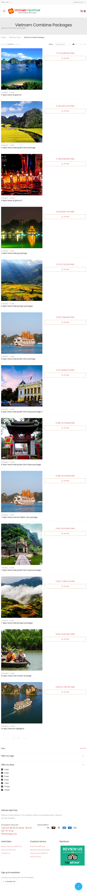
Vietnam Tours (15, 37)
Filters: (3, 748)
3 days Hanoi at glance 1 (11, 95)
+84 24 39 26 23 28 (11, 827)
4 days (6, 773)
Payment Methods (37, 846)
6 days (6, 780)
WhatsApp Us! (9, 833)
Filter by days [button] (7, 765)
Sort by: (51, 44)
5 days (6, 776)
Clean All (83, 748)
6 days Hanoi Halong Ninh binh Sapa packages (21, 464)
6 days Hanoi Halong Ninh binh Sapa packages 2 (22, 411)
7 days (6, 783)
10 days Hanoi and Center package (16, 675)
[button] (83, 11)
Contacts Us (78, 2)
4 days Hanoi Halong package (14, 253)
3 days (6, 769)
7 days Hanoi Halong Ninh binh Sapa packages (21, 570)
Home (3, 37)
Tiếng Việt (5, 2)
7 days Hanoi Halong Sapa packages (17, 623)
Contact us (5, 853)
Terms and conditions (39, 853)
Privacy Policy (35, 856)
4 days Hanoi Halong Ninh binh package (18, 147)
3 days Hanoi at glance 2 (11, 200)
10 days (7, 786)
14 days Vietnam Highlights (12, 728)
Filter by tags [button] (7, 756)
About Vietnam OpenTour (11, 846)
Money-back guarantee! (40, 850)
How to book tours (8, 850)
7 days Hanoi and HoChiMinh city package (19, 517)
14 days (7, 790)
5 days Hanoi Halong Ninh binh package (18, 359)
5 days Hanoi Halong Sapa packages (17, 306)
